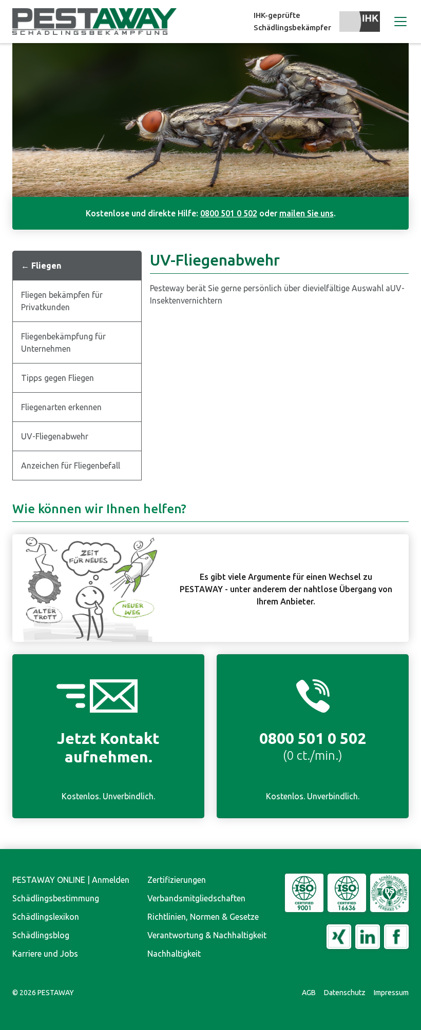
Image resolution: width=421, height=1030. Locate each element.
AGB (309, 992)
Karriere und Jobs (45, 953)
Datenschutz (345, 992)
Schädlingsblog (40, 935)
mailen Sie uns (306, 213)
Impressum (391, 992)
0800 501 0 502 (228, 213)
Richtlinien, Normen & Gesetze (203, 916)
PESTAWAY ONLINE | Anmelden (70, 879)
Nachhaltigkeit (174, 953)
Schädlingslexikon (45, 916)
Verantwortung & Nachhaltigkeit (206, 935)
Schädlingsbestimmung (55, 898)
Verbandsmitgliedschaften (196, 898)
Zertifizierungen (176, 879)
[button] (398, 21)
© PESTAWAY (43, 992)
